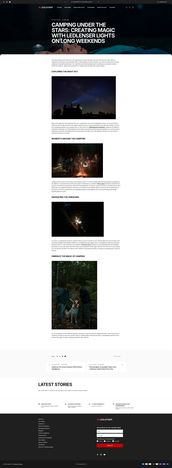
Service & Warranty (43, 426)
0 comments (117, 356)
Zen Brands (41, 444)
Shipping (40, 430)
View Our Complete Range (45, 447)
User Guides (41, 440)
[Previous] (65, 2)
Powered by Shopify (18, 464)
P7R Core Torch (86, 244)
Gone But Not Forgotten (45, 437)
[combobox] (163, 2)
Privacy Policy (42, 435)
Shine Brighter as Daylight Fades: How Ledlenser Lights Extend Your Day (102, 368)
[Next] (98, 2)
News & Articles (42, 442)
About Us (41, 419)
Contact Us (41, 423)
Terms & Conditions (43, 433)
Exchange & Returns (43, 428)
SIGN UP (110, 445)
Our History (41, 421)
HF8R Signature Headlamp (97, 127)
